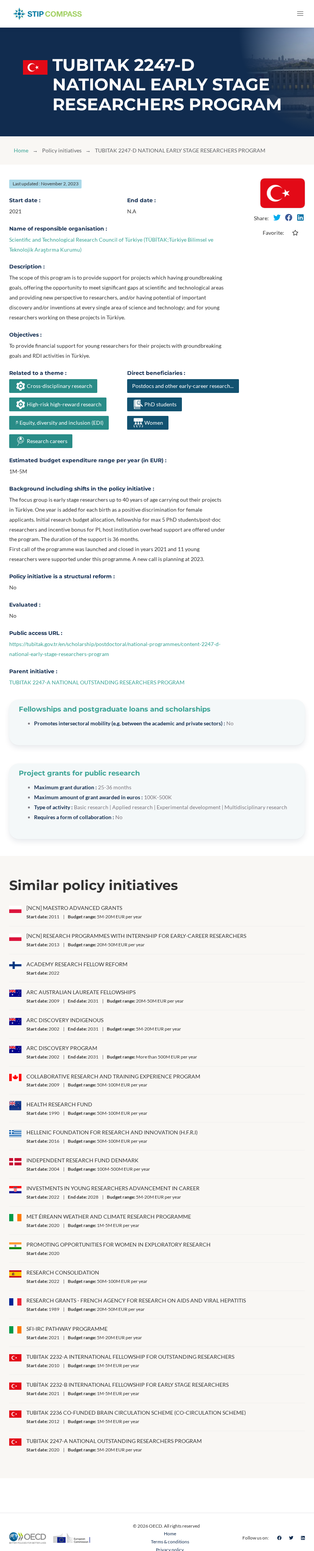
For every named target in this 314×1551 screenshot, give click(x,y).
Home (21, 150)
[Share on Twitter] (276, 217)
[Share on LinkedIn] (300, 217)
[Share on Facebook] (288, 217)
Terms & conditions (170, 1541)
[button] (300, 14)
